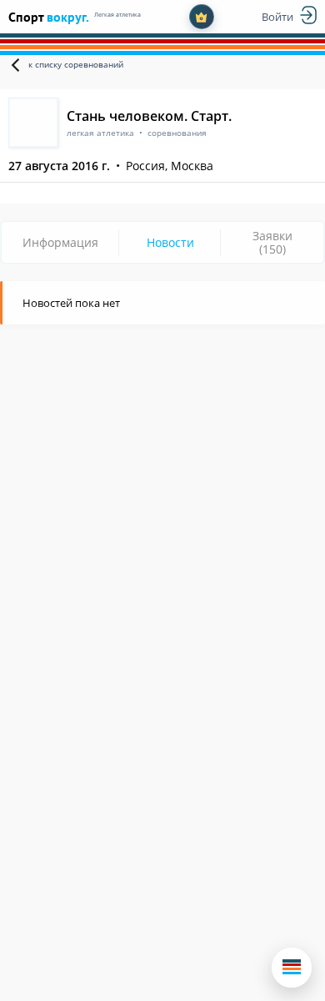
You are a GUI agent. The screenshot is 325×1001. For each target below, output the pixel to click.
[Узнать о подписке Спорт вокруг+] (201, 16)
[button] (292, 968)
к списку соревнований (75, 64)
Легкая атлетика (117, 14)
